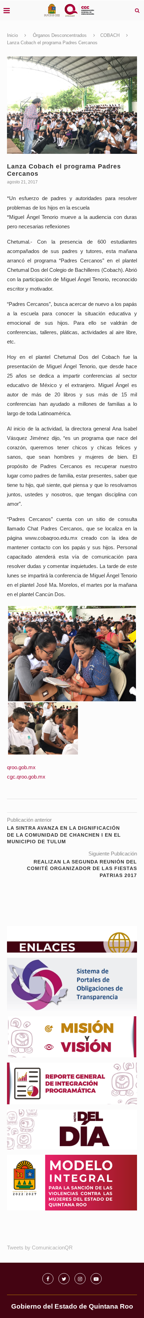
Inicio (12, 35)
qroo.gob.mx (21, 767)
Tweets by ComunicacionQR (40, 1247)
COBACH (110, 35)
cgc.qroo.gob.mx (26, 777)
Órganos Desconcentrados (60, 35)
